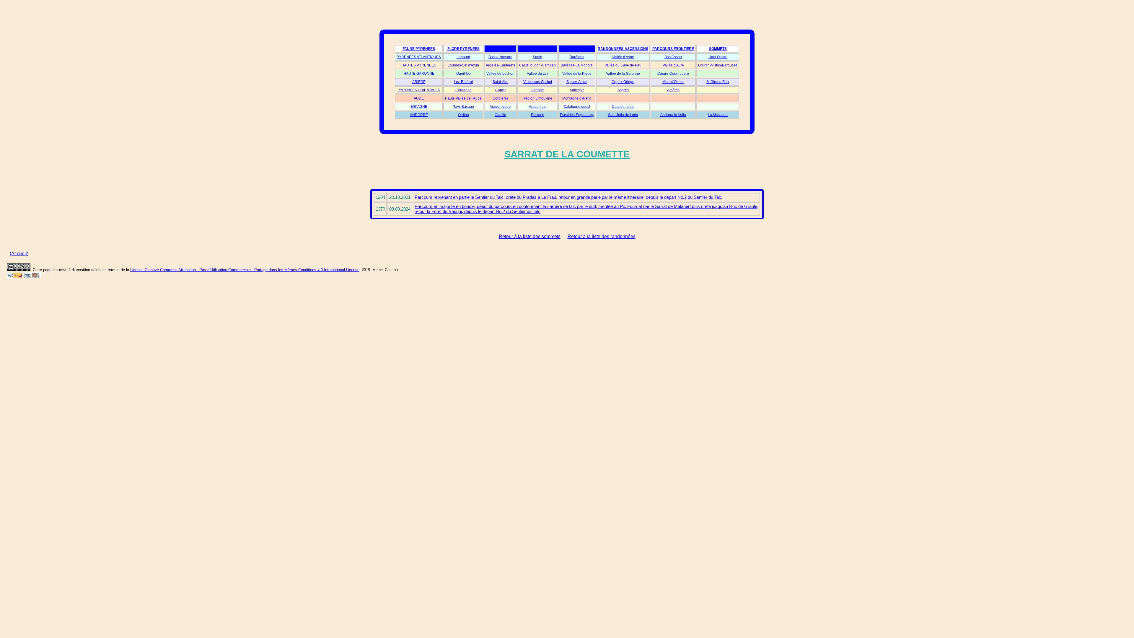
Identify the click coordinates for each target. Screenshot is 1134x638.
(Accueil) (19, 253)
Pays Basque (463, 107)
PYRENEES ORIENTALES (418, 90)
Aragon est (537, 107)
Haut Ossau (717, 57)
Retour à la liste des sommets (530, 236)
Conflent (537, 90)
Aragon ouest (500, 107)
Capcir (500, 90)
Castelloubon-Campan (537, 65)
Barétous (577, 57)
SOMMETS (718, 49)
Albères (673, 90)
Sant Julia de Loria (623, 115)
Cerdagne (463, 90)
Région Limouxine (537, 98)
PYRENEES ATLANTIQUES (419, 57)
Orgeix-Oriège (623, 82)
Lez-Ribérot (463, 82)
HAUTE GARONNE (418, 73)
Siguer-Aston (576, 82)
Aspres (623, 90)
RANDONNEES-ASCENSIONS (623, 49)
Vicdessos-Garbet (537, 82)
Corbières (501, 98)
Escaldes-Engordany (577, 115)
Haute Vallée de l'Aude (463, 98)
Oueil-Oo (463, 73)
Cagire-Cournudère (673, 73)
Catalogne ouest (576, 107)
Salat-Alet (500, 82)
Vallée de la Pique (577, 73)
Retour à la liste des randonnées (602, 236)
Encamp (537, 115)
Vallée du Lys (537, 73)
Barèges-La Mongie (577, 65)
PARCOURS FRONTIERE (673, 49)
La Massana (718, 115)
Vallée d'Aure (673, 65)
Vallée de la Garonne (623, 73)
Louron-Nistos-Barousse (717, 65)
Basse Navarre (500, 57)
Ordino (463, 115)
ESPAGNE (418, 107)
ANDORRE (419, 115)
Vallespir (577, 90)
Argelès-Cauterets (500, 65)
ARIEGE (419, 82)
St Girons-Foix (717, 82)
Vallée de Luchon (500, 73)
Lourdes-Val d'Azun (463, 65)
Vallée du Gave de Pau (623, 65)
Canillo (500, 115)
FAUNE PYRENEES (419, 49)
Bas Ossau (673, 57)
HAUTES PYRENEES (418, 65)
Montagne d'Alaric (576, 98)
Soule (537, 57)
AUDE (419, 98)
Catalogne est (623, 107)
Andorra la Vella (673, 115)
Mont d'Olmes (673, 82)
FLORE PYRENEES (463, 49)
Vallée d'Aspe (623, 57)
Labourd (463, 57)
